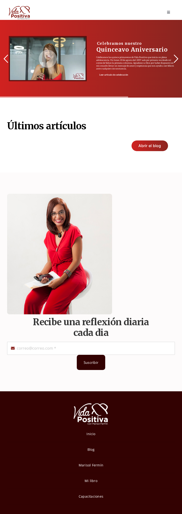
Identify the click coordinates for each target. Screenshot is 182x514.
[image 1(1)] (19, 6)
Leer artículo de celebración (113, 75)
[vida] (91, 402)
